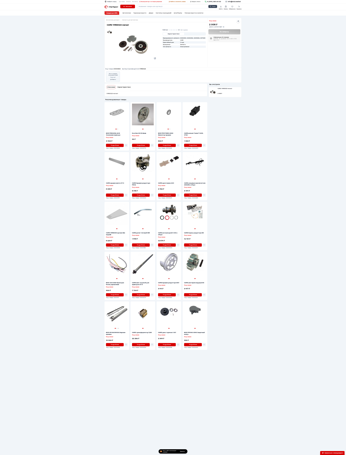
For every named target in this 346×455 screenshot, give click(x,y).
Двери (151, 13)
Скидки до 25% (111, 13)
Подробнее (115, 145)
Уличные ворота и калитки (194, 13)
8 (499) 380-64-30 (214, 1)
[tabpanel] (184, 42)
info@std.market (234, 1)
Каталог (129, 6)
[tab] (173, 34)
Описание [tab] (111, 87)
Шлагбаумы (178, 13)
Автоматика (126, 13)
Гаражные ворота (139, 13)
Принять (182, 451)
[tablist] (184, 34)
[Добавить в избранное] (126, 145)
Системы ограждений (163, 13)
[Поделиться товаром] (238, 21)
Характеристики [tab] (124, 87)
